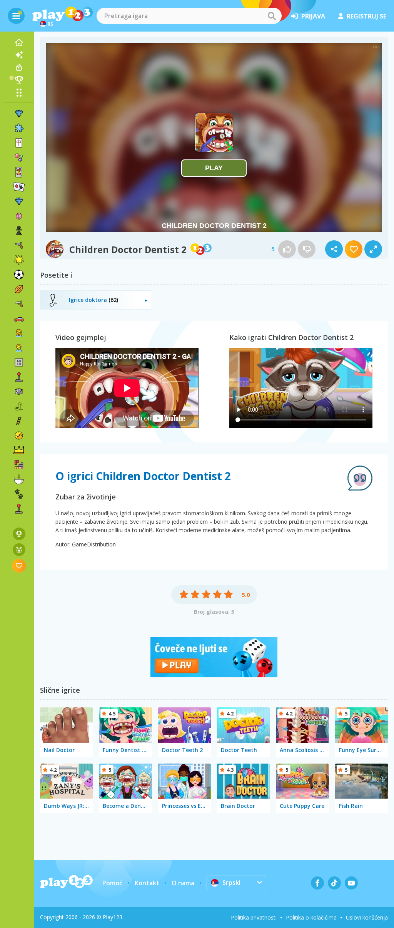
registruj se (366, 16)
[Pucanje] (19, 303)
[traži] (272, 16)
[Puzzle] (19, 128)
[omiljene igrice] (19, 565)
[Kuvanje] (19, 479)
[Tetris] (19, 464)
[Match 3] (19, 113)
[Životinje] (19, 494)
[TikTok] (334, 882)
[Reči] (19, 362)
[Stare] (19, 406)
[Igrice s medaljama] (19, 549)
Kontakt (147, 883)
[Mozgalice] (19, 216)
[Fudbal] (19, 274)
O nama (183, 883)
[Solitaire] (19, 186)
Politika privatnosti (254, 917)
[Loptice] (19, 157)
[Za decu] (19, 347)
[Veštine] (19, 421)
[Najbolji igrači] (19, 79)
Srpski (231, 882)
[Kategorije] (19, 92)
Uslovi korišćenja (367, 917)
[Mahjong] (19, 143)
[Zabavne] (19, 260)
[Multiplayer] (19, 508)
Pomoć (112, 883)
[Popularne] (19, 67)
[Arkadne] (19, 377)
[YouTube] (351, 882)
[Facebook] (317, 882)
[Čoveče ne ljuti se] (213, 675)
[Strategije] (19, 450)
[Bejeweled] (19, 201)
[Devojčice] (19, 333)
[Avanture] (19, 435)
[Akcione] (19, 245)
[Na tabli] (19, 391)
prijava (313, 16)
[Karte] (19, 172)
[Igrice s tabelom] (19, 534)
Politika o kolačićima (311, 917)
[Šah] (19, 230)
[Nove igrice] (19, 55)
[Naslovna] (19, 42)
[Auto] (19, 318)
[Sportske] (19, 289)
